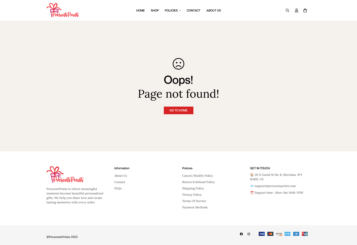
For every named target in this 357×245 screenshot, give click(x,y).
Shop (155, 10)
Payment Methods (195, 207)
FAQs (118, 188)
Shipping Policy (193, 188)
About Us (213, 10)
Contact (193, 10)
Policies (171, 10)
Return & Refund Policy (198, 182)
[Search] (287, 10)
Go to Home (179, 110)
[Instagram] (248, 234)
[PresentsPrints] (62, 10)
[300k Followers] (241, 234)
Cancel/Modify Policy (197, 175)
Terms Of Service (194, 201)
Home (140, 10)
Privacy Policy (192, 194)
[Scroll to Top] (349, 224)
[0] (305, 10)
